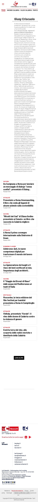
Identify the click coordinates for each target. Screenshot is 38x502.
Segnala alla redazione (17, 490)
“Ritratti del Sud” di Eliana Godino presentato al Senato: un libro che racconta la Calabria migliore (18, 219)
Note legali (9, 493)
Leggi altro (19, 358)
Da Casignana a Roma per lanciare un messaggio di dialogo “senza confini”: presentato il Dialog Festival (18, 187)
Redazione (7, 490)
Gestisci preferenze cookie (22, 493)
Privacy (26, 490)
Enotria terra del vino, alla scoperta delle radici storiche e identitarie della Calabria (17, 332)
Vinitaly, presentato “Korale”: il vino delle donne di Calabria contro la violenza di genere (19, 316)
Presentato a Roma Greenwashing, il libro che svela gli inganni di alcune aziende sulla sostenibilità (18, 203)
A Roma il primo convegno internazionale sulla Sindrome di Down (17, 235)
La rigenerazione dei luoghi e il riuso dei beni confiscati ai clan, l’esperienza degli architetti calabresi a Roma (17, 269)
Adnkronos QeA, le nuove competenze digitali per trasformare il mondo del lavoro (17, 251)
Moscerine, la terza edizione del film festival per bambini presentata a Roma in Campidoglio (18, 300)
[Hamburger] (3, 4)
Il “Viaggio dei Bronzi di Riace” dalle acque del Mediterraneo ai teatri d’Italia (17, 284)
